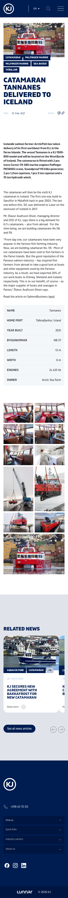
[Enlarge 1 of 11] (29, 407)
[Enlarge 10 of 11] (60, 517)
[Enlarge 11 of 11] (60, 538)
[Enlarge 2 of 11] (60, 407)
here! (51, 296)
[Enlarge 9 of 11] (29, 517)
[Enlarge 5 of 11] (29, 450)
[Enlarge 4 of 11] (60, 428)
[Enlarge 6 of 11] (60, 450)
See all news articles (19, 728)
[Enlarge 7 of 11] (29, 471)
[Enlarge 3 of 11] (29, 428)
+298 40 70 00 (19, 806)
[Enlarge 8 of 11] (60, 471)
